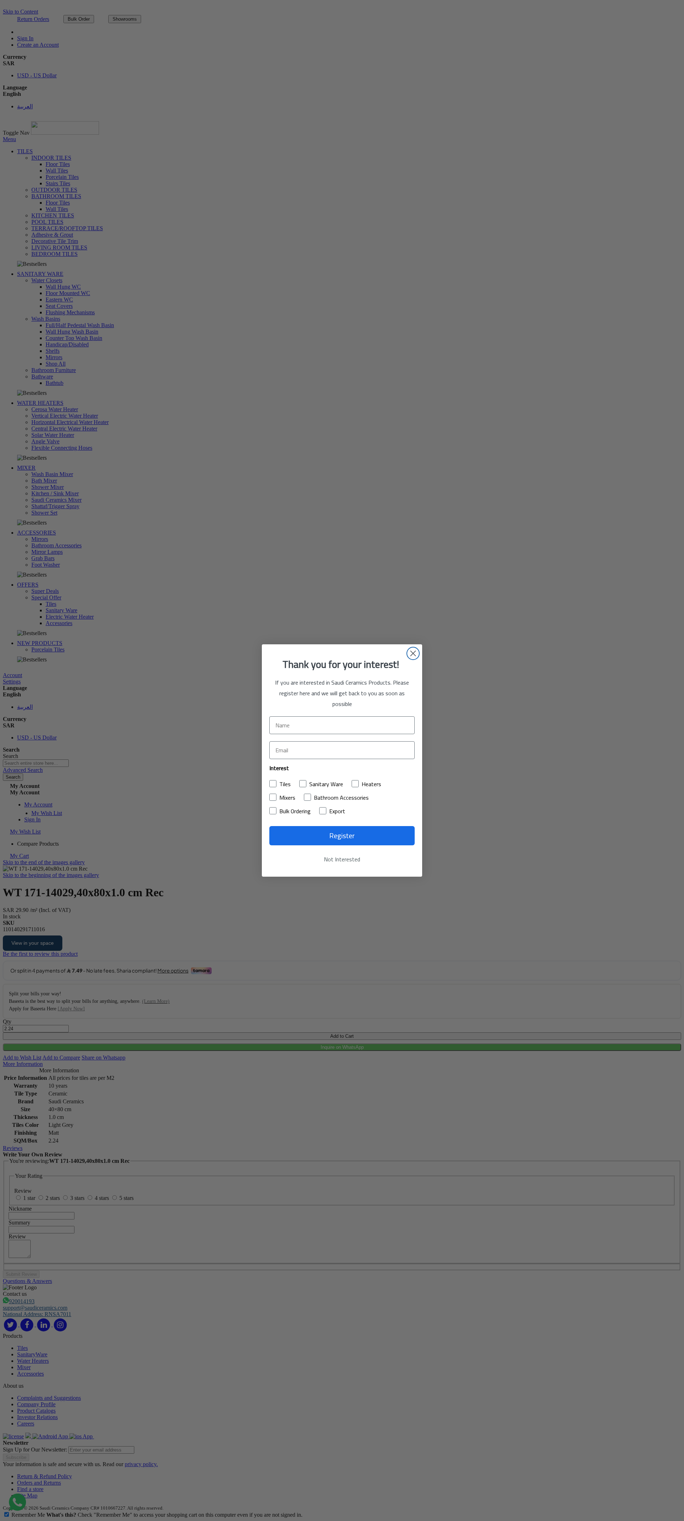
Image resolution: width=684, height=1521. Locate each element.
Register (342, 835)
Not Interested (342, 859)
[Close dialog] (413, 653)
